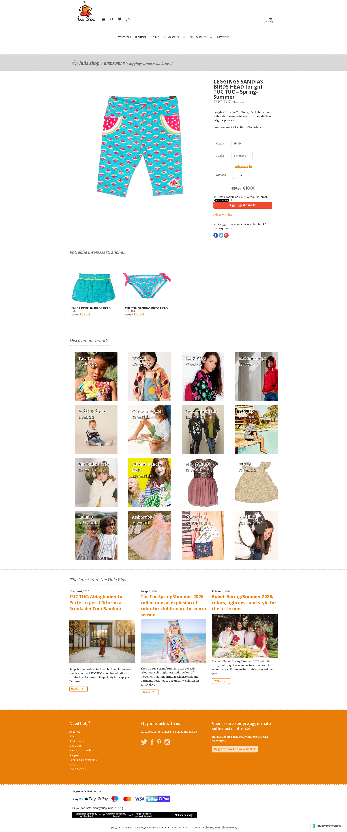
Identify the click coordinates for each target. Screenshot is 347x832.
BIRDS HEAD (114, 64)
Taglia (220, 155)
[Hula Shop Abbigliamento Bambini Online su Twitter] (144, 742)
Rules (72, 736)
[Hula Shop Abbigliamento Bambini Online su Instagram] (167, 742)
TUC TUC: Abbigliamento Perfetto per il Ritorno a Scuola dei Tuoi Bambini (95, 602)
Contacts (74, 764)
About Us (74, 731)
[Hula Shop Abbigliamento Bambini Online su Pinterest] (159, 742)
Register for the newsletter (235, 749)
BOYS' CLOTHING (175, 37)
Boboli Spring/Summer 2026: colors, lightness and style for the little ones (244, 602)
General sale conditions (83, 759)
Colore (220, 143)
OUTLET (154, 37)
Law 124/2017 (77, 769)
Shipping (74, 755)
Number (221, 174)
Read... (75, 689)
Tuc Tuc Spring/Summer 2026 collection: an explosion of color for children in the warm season (173, 605)
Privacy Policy (213, 827)
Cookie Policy (230, 827)
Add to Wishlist (222, 214)
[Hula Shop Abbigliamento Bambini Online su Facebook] (152, 742)
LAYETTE (223, 37)
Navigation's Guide (80, 750)
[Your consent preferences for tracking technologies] (327, 825)
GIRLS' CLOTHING (201, 37)
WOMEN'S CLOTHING (132, 37)
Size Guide (75, 745)
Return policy (77, 741)
